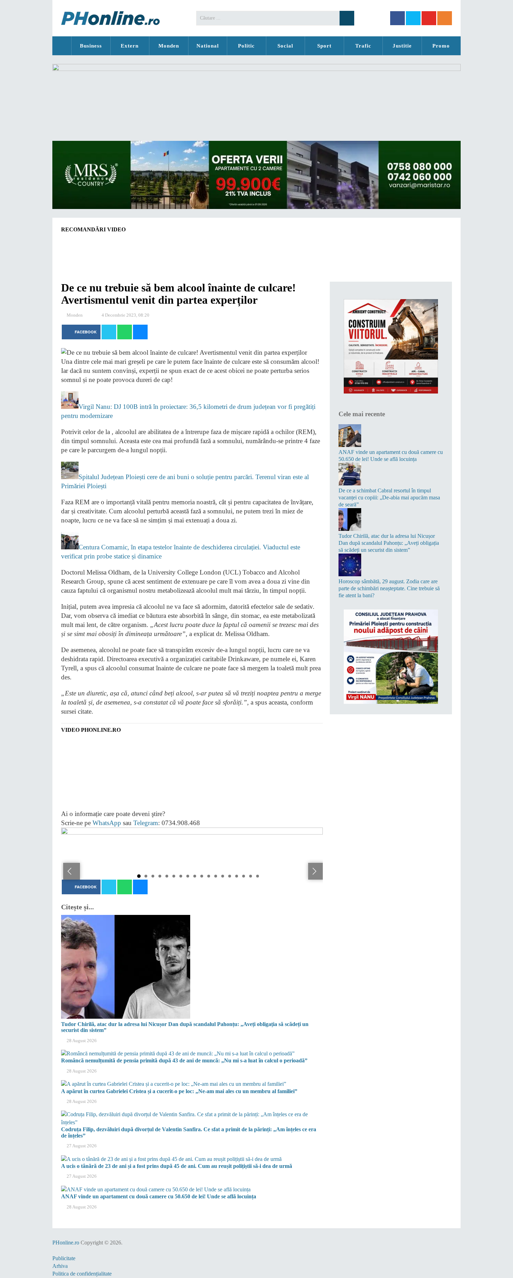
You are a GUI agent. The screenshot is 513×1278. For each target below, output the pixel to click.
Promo (441, 46)
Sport (324, 46)
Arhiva (60, 1266)
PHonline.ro (61, 45)
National (207, 46)
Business (91, 46)
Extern (130, 46)
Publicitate (63, 1258)
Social (285, 46)
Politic (246, 46)
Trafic (363, 46)
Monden (168, 46)
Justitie (402, 46)
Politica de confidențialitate (82, 1274)
